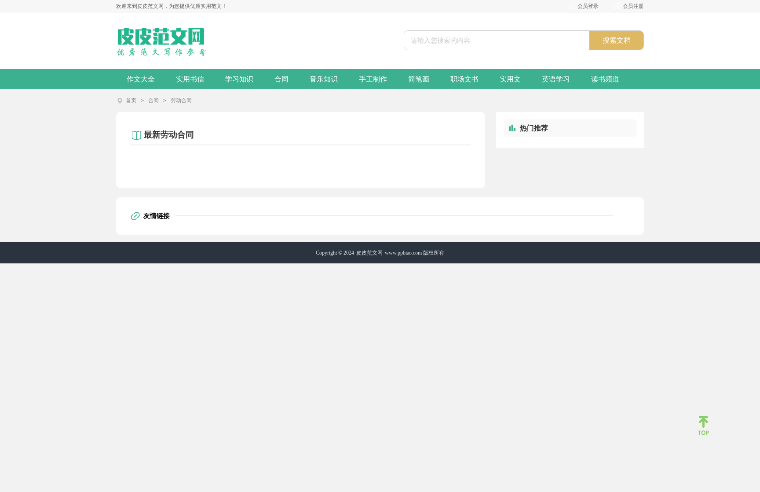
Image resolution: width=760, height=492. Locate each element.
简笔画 (418, 79)
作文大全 (141, 79)
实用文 (510, 79)
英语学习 (556, 79)
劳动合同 (181, 100)
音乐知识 (324, 79)
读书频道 (605, 79)
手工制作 (373, 79)
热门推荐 (534, 128)
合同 (281, 79)
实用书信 (190, 79)
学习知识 (239, 79)
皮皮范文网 (369, 253)
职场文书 (464, 79)
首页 (131, 100)
